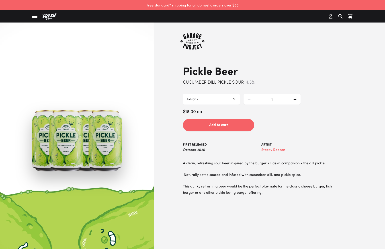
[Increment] (295, 99)
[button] (34, 16)
